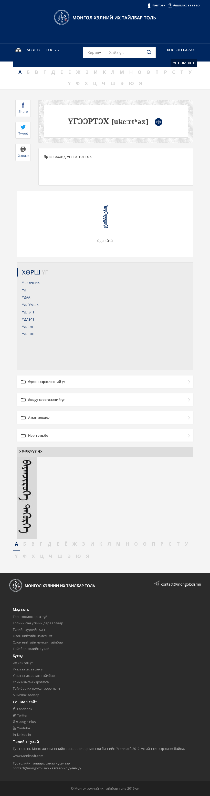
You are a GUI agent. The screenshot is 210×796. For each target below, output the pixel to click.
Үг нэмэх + (184, 62)
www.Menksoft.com (28, 755)
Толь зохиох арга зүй (30, 616)
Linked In (23, 734)
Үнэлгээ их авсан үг (28, 669)
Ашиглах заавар (186, 5)
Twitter (22, 715)
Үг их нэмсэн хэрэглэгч (31, 682)
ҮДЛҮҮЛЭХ (30, 304)
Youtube (23, 728)
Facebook (24, 709)
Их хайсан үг (23, 662)
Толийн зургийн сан (29, 629)
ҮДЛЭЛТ (28, 334)
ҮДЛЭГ (28, 312)
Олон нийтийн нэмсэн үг (32, 636)
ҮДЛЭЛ (27, 326)
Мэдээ (33, 49)
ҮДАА (26, 297)
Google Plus (26, 721)
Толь (51, 49)
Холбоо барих (181, 49)
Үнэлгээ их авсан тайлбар (34, 675)
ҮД (24, 290)
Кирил (97, 52)
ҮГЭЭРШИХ (31, 282)
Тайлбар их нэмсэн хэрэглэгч (36, 688)
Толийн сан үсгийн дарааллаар (38, 623)
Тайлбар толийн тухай (31, 648)
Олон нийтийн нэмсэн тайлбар (38, 642)
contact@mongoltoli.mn (181, 584)
